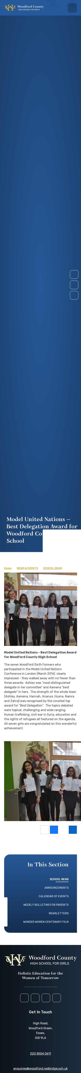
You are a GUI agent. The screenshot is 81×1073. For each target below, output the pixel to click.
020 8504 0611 (40, 1053)
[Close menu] (72, 8)
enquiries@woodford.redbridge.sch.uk (40, 1068)
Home (7, 568)
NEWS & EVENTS (27, 568)
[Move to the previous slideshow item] (74, 285)
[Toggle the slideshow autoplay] (74, 295)
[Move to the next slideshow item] (74, 274)
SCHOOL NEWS (52, 568)
